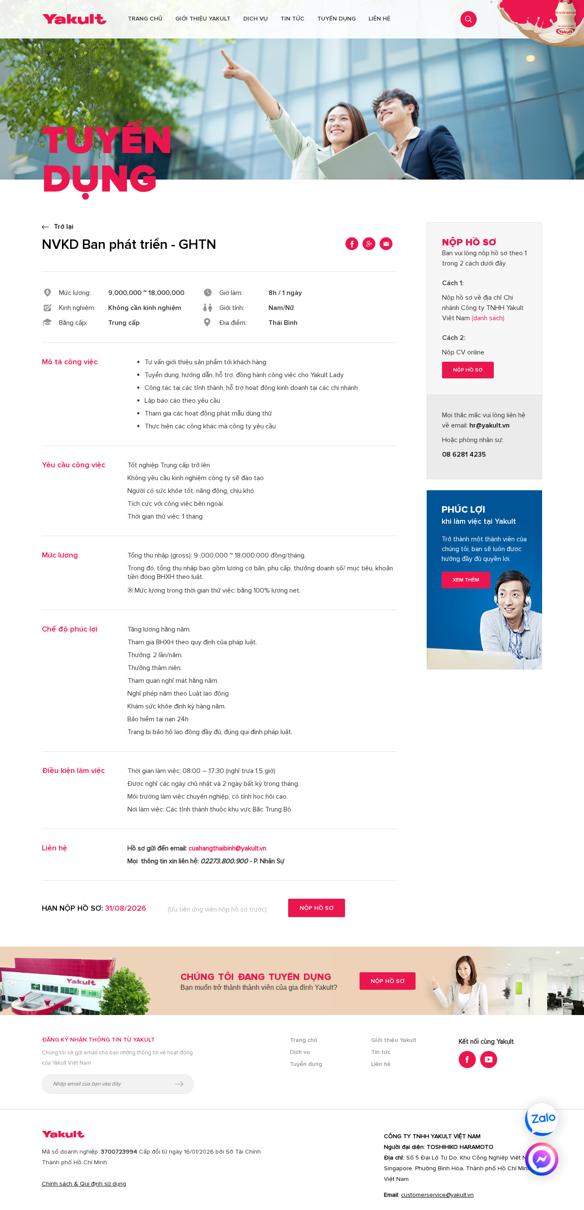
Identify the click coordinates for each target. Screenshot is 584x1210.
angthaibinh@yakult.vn (227, 848)
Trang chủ (145, 18)
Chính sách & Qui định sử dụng (84, 1183)
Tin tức (292, 18)
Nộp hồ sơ (316, 908)
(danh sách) (488, 318)
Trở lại (63, 226)
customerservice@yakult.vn (437, 1194)
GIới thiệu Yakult (393, 1040)
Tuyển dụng (336, 18)
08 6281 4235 (464, 454)
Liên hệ (379, 18)
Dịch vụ (255, 18)
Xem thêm (466, 580)
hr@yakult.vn (489, 425)
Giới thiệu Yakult (202, 18)
